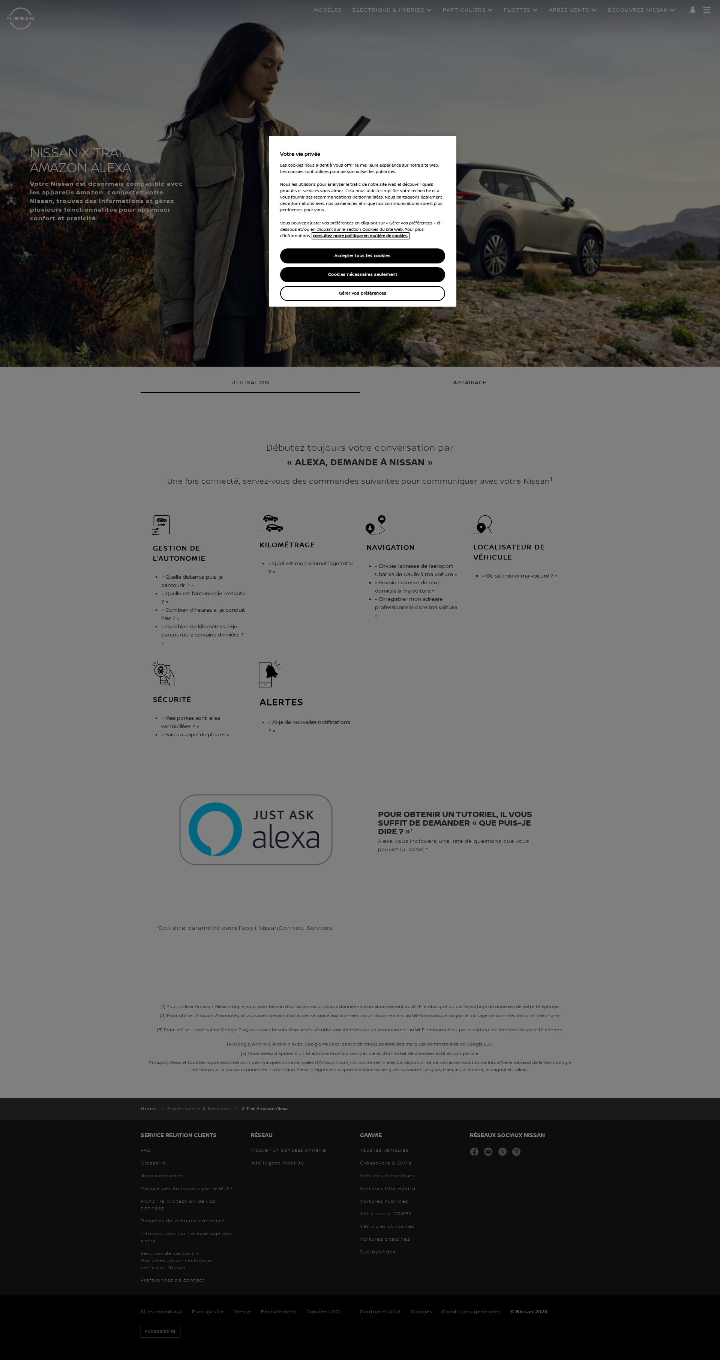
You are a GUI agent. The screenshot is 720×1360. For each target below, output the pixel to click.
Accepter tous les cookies (362, 255)
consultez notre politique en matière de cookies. (360, 235)
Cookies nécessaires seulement (363, 274)
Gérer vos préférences (363, 293)
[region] (362, 221)
